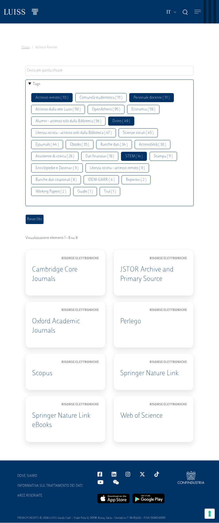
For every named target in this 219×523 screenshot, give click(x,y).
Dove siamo (27, 476)
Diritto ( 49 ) (121, 121)
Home (25, 47)
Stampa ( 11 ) (163, 156)
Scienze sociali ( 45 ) (138, 133)
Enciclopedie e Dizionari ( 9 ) (57, 168)
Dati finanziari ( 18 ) (99, 156)
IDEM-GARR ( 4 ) (101, 180)
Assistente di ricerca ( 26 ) (55, 156)
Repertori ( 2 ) (136, 180)
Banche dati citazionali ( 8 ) (56, 180)
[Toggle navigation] (197, 12)
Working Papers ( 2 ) (51, 192)
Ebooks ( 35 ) (79, 145)
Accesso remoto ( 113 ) (52, 98)
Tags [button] (36, 84)
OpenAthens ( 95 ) (106, 109)
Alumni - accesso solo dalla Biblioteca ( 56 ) (68, 121)
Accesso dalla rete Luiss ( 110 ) (58, 109)
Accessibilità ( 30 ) (152, 145)
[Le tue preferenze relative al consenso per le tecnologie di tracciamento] (210, 514)
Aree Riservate (29, 495)
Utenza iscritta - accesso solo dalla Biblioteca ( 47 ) (74, 133)
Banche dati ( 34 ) (114, 145)
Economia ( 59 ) (143, 109)
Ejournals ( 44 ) (47, 145)
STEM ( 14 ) (134, 156)
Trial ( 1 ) (110, 192)
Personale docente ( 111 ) (152, 98)
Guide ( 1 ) (85, 192)
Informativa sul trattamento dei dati (50, 486)
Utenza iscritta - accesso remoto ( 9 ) (117, 168)
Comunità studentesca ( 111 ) (101, 98)
